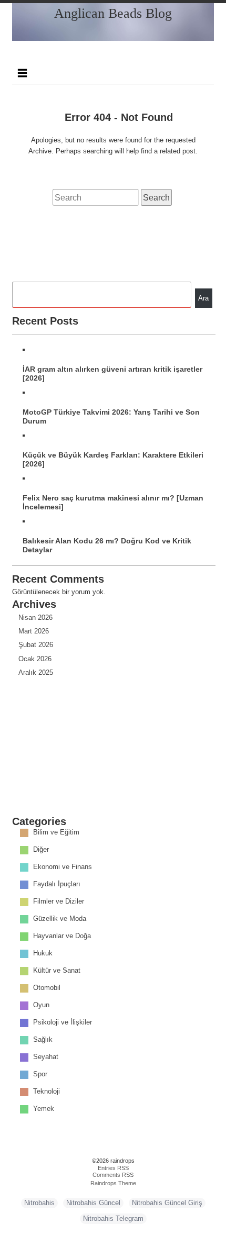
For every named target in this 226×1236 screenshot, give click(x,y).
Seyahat (45, 1057)
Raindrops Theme (113, 1183)
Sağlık (43, 1040)
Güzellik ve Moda (59, 919)
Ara (203, 298)
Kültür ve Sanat (56, 971)
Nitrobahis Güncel (93, 1203)
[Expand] (22, 73)
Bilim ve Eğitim (56, 833)
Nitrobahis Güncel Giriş (167, 1203)
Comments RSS (113, 1175)
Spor (40, 1074)
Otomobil (46, 988)
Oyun (41, 1005)
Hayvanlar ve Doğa (62, 936)
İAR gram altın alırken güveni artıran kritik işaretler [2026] (112, 373)
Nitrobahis (39, 1203)
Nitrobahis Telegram (113, 1218)
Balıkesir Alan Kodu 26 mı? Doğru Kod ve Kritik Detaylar (107, 545)
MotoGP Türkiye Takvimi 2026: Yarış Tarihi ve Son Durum (111, 416)
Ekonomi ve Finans (62, 867)
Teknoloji (46, 1092)
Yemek (43, 1109)
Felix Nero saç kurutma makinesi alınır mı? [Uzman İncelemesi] (113, 502)
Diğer (41, 850)
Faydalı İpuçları (56, 884)
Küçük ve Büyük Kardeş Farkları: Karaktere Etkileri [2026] (113, 459)
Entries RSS (113, 1168)
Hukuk (43, 953)
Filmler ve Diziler (58, 902)
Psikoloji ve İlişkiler (62, 1023)
